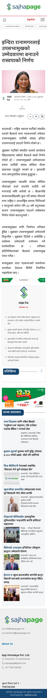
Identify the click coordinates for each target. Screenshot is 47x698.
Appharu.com (31, 695)
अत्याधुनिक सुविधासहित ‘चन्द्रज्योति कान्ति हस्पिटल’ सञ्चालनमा (22, 520)
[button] (42, 19)
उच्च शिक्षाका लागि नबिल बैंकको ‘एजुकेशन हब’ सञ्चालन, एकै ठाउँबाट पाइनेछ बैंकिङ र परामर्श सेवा (24, 320)
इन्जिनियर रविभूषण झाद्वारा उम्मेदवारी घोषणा (22, 550)
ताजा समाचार (12, 412)
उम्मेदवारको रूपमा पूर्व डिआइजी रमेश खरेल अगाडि (22, 491)
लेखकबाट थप (23, 307)
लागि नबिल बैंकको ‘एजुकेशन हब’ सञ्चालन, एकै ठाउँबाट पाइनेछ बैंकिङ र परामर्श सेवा (20, 425)
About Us (7, 644)
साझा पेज (9, 98)
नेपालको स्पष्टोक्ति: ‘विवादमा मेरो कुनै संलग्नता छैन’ (20, 468)
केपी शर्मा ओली (29, 26)
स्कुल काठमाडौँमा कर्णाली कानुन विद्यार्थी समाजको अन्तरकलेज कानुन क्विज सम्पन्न (23, 579)
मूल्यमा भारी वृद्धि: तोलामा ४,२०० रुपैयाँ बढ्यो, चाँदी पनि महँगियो (23, 453)
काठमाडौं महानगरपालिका (12, 26)
